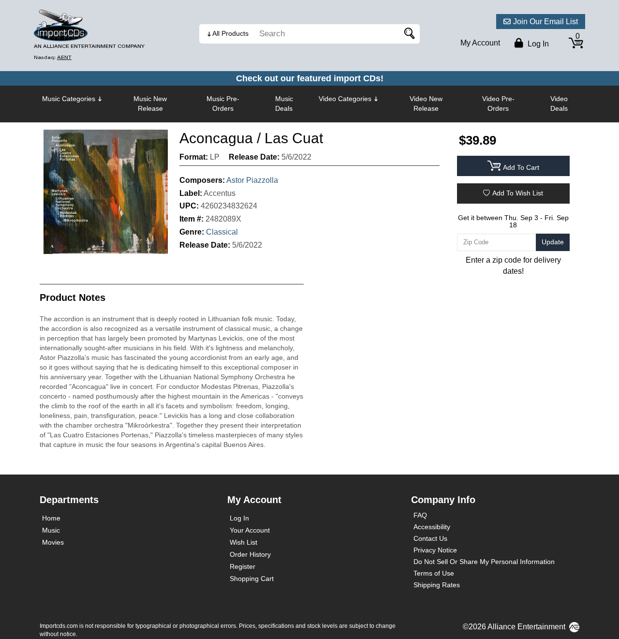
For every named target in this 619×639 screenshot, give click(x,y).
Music (51, 530)
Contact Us (430, 538)
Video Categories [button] (345, 99)
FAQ (420, 515)
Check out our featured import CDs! (309, 78)
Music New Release (150, 103)
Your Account (250, 530)
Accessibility (431, 527)
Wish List (243, 542)
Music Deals (284, 103)
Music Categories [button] (68, 99)
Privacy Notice (435, 550)
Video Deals (559, 103)
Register (242, 566)
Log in (537, 44)
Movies (53, 542)
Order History (250, 554)
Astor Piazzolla (252, 180)
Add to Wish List (517, 193)
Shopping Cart (252, 578)
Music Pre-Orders (222, 103)
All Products (230, 33)
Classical (222, 232)
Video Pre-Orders (498, 103)
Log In (239, 518)
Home (51, 518)
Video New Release (426, 103)
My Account (480, 43)
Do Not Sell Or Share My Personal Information (484, 561)
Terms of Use (433, 573)
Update (553, 242)
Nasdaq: (53, 57)
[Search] (408, 34)
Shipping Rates (436, 585)
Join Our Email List (545, 21)
